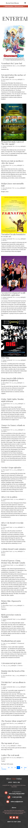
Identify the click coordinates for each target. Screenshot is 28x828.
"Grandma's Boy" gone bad (11, 63)
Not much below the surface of (13, 76)
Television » (6, 299)
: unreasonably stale (12, 184)
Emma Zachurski (7, 146)
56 (15, 767)
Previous (3, 769)
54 (8, 767)
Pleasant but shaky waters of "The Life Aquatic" (12, 143)
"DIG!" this (5, 358)
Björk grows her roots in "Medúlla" (11, 615)
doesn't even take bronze (12, 524)
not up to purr (11, 663)
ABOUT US (10, 821)
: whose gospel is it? (13, 721)
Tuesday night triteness (12, 400)
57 (19, 767)
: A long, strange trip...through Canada (13, 561)
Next (25, 767)
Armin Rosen (6, 403)
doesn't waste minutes (13, 549)
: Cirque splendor (11, 467)
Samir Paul (6, 723)
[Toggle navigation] (25, 3)
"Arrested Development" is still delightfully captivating (13, 294)
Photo (15, 782)
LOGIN (19, 821)
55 (12, 767)
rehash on (13, 426)
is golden (9, 497)
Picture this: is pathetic (11, 602)
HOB (19, 782)
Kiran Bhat (6, 165)
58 (21, 767)
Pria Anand (6, 79)
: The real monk (10, 755)
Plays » (3, 471)
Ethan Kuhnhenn (7, 65)
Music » (5, 620)
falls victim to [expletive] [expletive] (12, 379)
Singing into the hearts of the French (13, 672)
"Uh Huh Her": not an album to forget (13, 683)
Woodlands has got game (11, 641)
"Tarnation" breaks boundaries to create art (13, 235)
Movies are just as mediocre (12, 162)
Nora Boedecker (7, 188)
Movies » (5, 67)
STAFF (15, 821)
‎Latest (10, 782)
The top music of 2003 (10, 743)
